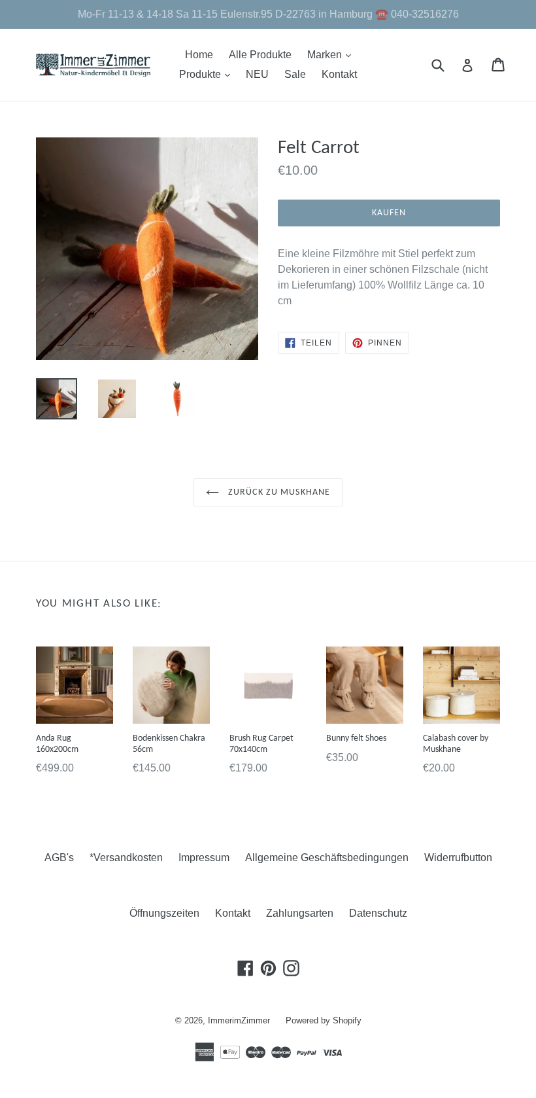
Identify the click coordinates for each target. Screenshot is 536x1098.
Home (199, 54)
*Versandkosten (126, 857)
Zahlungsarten (299, 913)
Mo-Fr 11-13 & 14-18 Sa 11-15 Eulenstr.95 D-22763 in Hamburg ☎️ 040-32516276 (268, 14)
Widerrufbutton (458, 857)
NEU (257, 74)
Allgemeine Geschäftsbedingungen (327, 857)
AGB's (59, 857)
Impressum (203, 857)
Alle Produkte (260, 54)
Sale (295, 74)
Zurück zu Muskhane (278, 492)
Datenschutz (378, 913)
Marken (332, 54)
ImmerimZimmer (239, 1020)
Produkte (208, 74)
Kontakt (339, 74)
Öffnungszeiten (164, 913)
